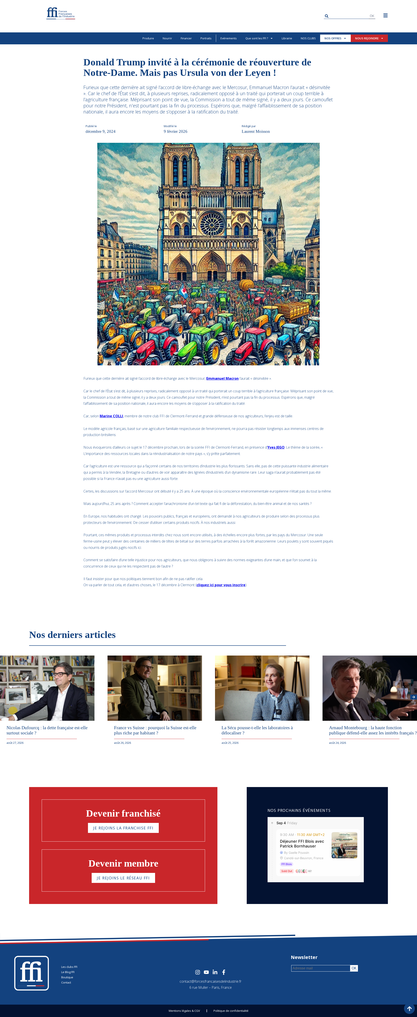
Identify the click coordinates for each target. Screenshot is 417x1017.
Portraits (206, 38)
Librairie (287, 38)
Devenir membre (123, 863)
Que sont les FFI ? (256, 38)
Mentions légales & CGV (184, 1011)
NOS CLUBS (308, 38)
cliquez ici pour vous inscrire (221, 585)
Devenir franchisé (123, 813)
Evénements (228, 38)
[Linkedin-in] (215, 972)
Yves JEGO (276, 447)
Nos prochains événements (299, 810)
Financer (186, 38)
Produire (148, 38)
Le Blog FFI (67, 972)
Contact (66, 982)
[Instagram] (197, 972)
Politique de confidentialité (230, 1011)
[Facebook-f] (223, 972)
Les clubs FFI (69, 967)
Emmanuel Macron (222, 378)
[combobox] (346, 16)
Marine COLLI (111, 416)
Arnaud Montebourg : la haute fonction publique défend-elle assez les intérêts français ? (373, 730)
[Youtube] (206, 972)
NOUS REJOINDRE (367, 38)
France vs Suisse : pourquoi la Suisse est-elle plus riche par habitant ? (155, 730)
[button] (413, 697)
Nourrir (167, 38)
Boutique (67, 977)
